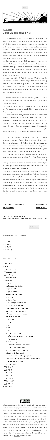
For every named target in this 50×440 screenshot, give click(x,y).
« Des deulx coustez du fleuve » (17, 308)
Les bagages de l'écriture (14, 286)
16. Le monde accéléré (13, 333)
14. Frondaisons (11, 339)
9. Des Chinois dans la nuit (15, 353)
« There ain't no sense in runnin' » (17, 314)
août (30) (8, 280)
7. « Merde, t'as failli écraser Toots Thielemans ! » (23, 359)
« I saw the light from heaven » (16, 303)
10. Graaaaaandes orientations (17, 350)
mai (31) (8, 372)
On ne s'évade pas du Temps (16, 311)
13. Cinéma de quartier (14, 342)
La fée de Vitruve (12, 300)
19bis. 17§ (9, 322)
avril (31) (8, 375)
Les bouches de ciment (14, 294)
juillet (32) (8, 367)
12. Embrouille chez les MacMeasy (18, 345)
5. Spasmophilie (11, 364)
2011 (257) (7, 386)
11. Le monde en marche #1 (15, 347)
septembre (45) (10, 278)
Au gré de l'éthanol (12, 292)
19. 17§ (8, 325)
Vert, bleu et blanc (12, 289)
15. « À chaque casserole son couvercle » (20, 336)
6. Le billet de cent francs (14, 361)
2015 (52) (7, 247)
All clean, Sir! (10, 319)
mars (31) (8, 378)
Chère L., (9, 283)
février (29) (9, 381)
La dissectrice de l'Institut (14, 305)
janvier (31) (9, 384)
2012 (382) (7, 266)
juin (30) (8, 370)
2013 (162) (7, 264)
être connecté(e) (18, 218)
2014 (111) (7, 250)
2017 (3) (6, 241)
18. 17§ (8, 328)
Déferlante (9, 297)
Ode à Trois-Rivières (13, 317)
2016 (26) (7, 244)
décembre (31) (10, 269)
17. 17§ (8, 331)
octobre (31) (9, 275)
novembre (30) (10, 272)
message (17, 436)
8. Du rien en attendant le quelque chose (20, 356)
